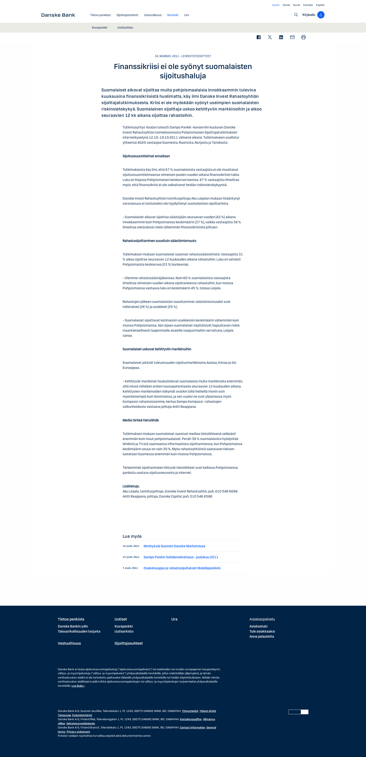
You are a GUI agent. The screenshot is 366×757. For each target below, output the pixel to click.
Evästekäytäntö (82, 715)
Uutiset (121, 619)
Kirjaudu (308, 15)
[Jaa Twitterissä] (269, 37)
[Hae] (296, 15)
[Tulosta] (303, 37)
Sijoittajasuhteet (129, 643)
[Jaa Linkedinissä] (281, 37)
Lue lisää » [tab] (78, 686)
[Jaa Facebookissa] (258, 37)
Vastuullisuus (69, 643)
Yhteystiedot (190, 711)
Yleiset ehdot (208, 711)
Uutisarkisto (124, 631)
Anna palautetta (262, 636)
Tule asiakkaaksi (262, 631)
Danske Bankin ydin (73, 626)
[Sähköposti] (292, 37)
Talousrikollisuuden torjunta (79, 631)
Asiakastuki (259, 626)
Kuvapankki (124, 626)
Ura (174, 619)
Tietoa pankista (71, 619)
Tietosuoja (64, 715)
